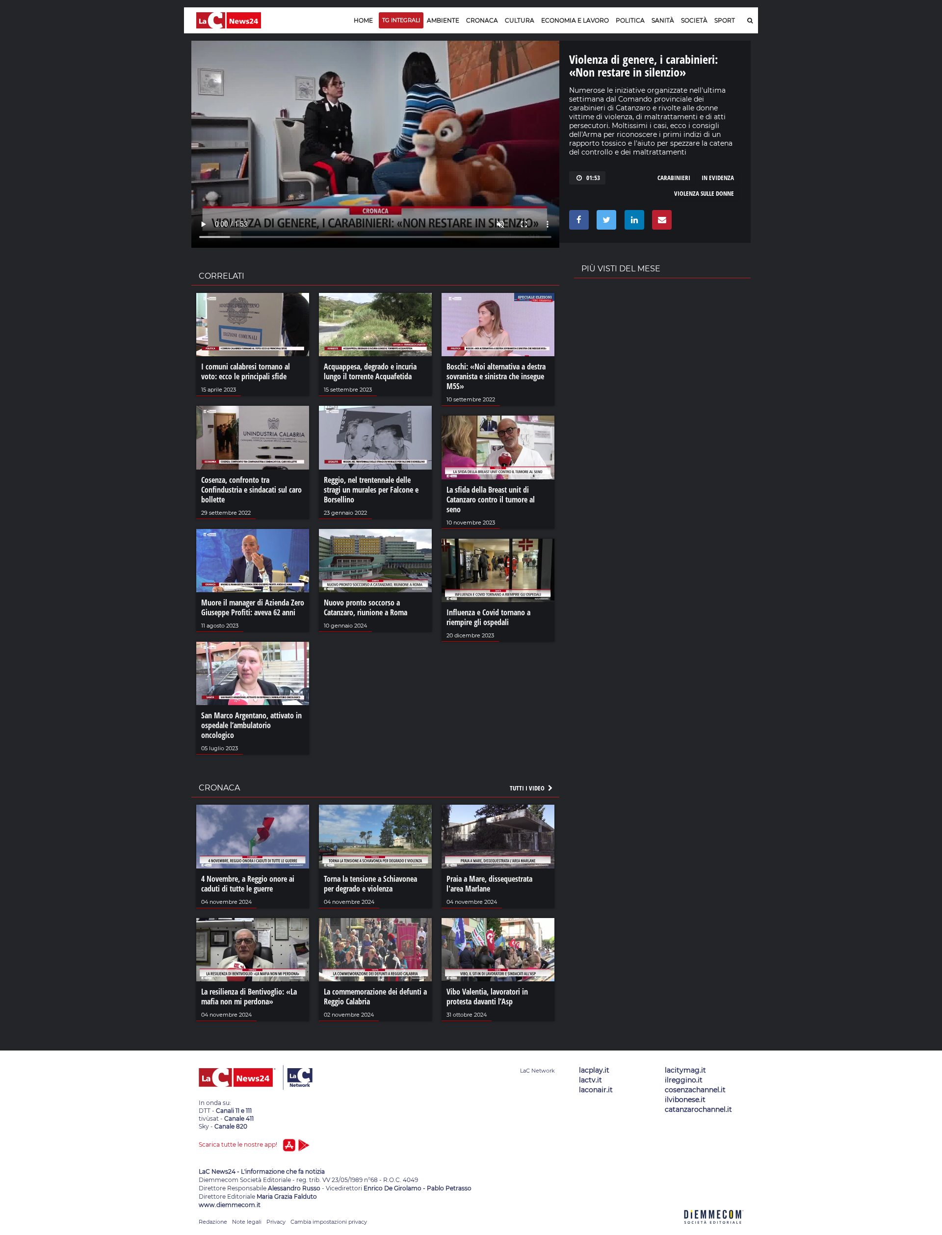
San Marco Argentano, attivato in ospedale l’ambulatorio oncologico (251, 725)
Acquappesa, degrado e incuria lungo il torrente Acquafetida (370, 371)
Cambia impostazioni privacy (328, 1221)
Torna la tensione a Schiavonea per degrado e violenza (370, 883)
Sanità (663, 20)
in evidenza (718, 177)
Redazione (213, 1221)
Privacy (276, 1221)
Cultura (519, 20)
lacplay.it (594, 1070)
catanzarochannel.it (698, 1109)
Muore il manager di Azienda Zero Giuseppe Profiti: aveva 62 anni (252, 607)
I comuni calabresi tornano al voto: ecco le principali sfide (245, 371)
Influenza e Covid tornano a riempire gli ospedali (488, 617)
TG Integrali (401, 20)
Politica (630, 20)
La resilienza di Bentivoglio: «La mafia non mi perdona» (249, 996)
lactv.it (590, 1080)
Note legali (247, 1221)
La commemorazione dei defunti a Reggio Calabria (375, 996)
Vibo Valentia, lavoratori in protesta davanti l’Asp (487, 996)
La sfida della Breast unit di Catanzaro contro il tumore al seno (490, 499)
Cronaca (482, 20)
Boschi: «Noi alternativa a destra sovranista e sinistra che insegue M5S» (496, 376)
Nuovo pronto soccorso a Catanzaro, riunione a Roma (365, 607)
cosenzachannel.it (695, 1089)
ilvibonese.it (685, 1099)
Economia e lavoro (575, 20)
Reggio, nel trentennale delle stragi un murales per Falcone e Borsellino (371, 489)
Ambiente (443, 20)
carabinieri (673, 177)
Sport (724, 20)
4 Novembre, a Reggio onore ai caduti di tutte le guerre (247, 883)
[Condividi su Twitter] (605, 222)
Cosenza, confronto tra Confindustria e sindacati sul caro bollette (251, 489)
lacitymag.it (685, 1070)
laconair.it (596, 1089)
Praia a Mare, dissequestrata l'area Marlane (489, 883)
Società (694, 20)
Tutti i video (528, 788)
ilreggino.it (684, 1080)
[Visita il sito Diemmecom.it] (714, 1229)
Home (363, 20)
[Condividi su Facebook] (577, 222)
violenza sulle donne (704, 193)
